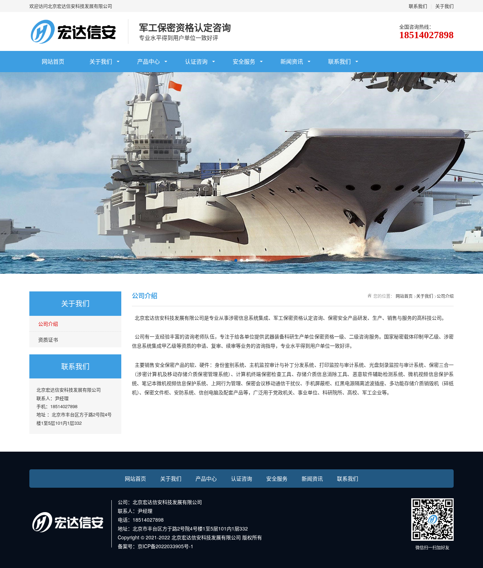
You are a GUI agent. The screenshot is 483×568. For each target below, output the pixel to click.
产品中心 (148, 61)
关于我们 (444, 5)
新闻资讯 (291, 61)
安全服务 (244, 61)
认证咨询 (196, 61)
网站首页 (53, 61)
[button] (235, 260)
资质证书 (48, 339)
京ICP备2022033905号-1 (165, 546)
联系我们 (418, 5)
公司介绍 (48, 323)
